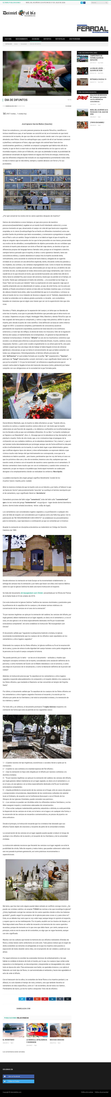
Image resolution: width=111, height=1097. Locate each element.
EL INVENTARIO (8, 1040)
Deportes (47, 39)
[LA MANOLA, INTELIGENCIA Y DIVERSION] (37, 1030)
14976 (101, 73)
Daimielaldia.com (11, 106)
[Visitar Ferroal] (92, 32)
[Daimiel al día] (19, 13)
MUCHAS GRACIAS (57, 1040)
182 (70, 99)
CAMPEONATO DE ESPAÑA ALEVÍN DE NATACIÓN (96, 58)
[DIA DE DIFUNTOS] (37, 74)
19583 (101, 63)
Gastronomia (74, 39)
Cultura (8, 39)
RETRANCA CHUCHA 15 (98, 79)
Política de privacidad (101, 1092)
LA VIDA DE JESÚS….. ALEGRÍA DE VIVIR (97, 69)
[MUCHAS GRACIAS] (60, 1030)
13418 (101, 82)
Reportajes (60, 39)
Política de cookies (87, 1092)
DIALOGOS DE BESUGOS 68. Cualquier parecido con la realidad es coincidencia (98, 98)
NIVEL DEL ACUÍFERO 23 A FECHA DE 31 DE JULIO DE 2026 (45, 2)
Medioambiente (22, 39)
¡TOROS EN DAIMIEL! (97, 122)
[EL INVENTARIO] (13, 1030)
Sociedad (35, 39)
